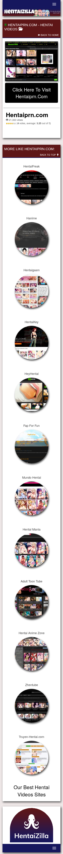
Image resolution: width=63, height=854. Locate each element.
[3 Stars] (11, 123)
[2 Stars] (9, 123)
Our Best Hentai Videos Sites (32, 790)
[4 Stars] (13, 123)
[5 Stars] (15, 123)
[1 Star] (7, 123)
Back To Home (49, 35)
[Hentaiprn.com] (31, 61)
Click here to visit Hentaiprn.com (31, 93)
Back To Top (48, 154)
